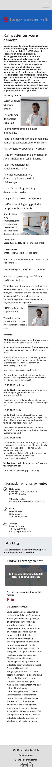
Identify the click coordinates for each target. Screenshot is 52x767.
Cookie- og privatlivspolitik (26, 750)
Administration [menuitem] (26, 754)
